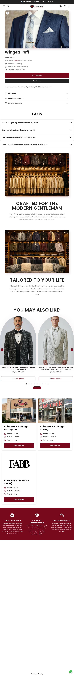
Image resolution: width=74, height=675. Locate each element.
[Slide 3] (31, 383)
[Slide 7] (42, 383)
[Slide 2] (29, 383)
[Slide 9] (48, 383)
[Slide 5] (37, 383)
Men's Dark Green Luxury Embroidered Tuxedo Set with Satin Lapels (18, 368)
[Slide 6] (39, 383)
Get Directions (19, 446)
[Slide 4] (34, 383)
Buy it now (37, 81)
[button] (4, 6)
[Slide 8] (45, 383)
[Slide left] (2, 349)
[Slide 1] (26, 383)
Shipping (16, 60)
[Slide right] (72, 349)
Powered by (37, 674)
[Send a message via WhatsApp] (71, 671)
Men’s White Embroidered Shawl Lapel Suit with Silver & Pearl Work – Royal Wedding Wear (56, 368)
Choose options (18, 379)
